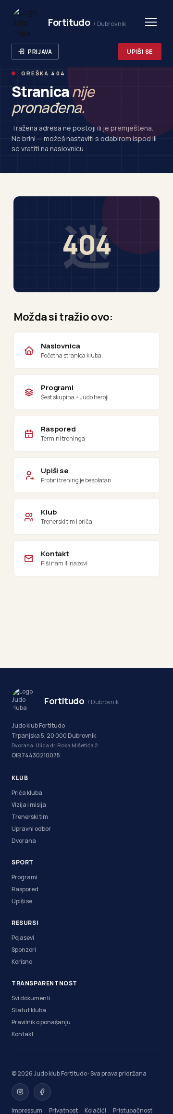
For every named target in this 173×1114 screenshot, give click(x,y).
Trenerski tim (30, 817)
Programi (24, 877)
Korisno (22, 962)
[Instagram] (20, 1092)
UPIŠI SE (140, 52)
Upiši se (22, 901)
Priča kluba (27, 793)
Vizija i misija (29, 805)
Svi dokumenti (31, 998)
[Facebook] (42, 1092)
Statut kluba (29, 1010)
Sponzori (24, 950)
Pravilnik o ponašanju (41, 1022)
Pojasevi (23, 938)
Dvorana (24, 841)
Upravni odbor (31, 829)
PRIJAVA (40, 51)
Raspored (25, 889)
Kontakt (23, 1034)
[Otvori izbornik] (150, 22)
